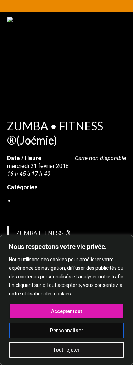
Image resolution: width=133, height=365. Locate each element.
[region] (66, 300)
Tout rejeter (66, 350)
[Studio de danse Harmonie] (66, 52)
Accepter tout (66, 311)
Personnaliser (66, 330)
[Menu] (110, 92)
